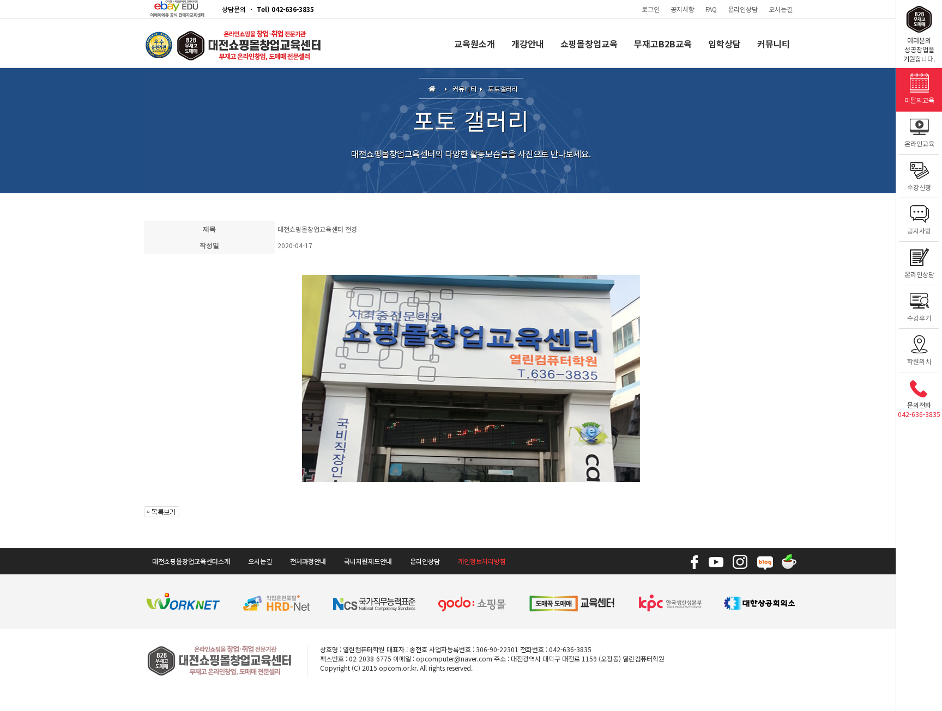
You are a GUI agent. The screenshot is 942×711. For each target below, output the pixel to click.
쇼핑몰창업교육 (589, 43)
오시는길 (781, 9)
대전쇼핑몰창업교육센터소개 (191, 561)
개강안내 (527, 43)
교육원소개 (474, 43)
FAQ (711, 9)
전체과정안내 (308, 561)
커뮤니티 (773, 43)
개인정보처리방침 (482, 561)
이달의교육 (919, 100)
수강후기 (919, 317)
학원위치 (919, 361)
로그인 (651, 9)
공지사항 (683, 9)
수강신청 (919, 187)
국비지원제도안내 (368, 561)
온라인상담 (743, 9)
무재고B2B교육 (663, 43)
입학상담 (724, 43)
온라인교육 (919, 143)
